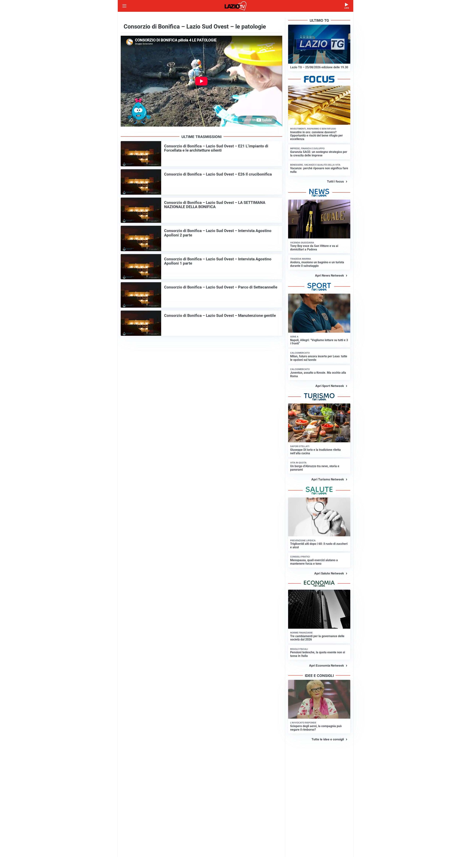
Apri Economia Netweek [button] (326, 665)
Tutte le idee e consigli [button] (327, 739)
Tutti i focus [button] (335, 181)
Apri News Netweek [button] (329, 275)
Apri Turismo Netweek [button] (327, 479)
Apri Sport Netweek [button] (329, 386)
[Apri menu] (124, 5)
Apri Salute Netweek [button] (329, 573)
